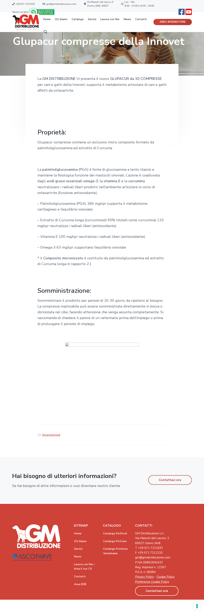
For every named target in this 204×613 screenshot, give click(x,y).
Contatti (79, 576)
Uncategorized (51, 435)
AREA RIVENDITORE (173, 22)
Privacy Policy (144, 577)
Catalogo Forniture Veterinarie (115, 551)
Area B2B (80, 584)
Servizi (78, 549)
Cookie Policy (166, 577)
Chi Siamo (80, 541)
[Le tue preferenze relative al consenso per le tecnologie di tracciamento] (197, 606)
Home (77, 533)
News (77, 556)
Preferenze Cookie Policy (152, 582)
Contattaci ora (170, 480)
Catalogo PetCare (115, 541)
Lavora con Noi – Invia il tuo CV (84, 566)
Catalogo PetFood (115, 533)
